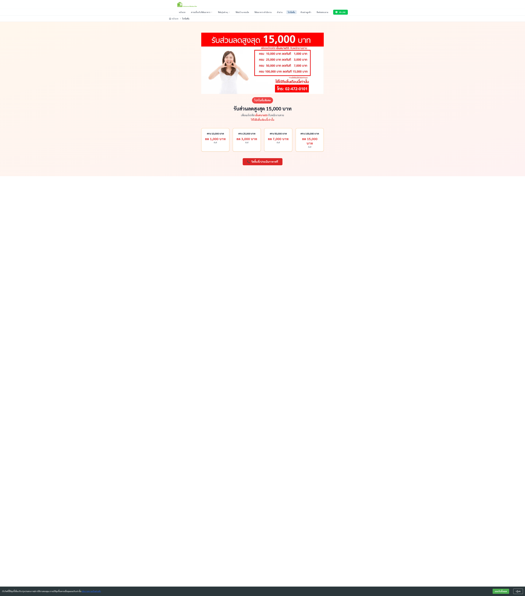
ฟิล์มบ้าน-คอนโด (242, 12)
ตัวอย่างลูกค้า (306, 12)
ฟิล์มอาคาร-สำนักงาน (263, 12)
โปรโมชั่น (291, 12)
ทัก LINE (342, 12)
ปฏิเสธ (518, 591)
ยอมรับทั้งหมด (501, 591)
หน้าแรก (182, 12)
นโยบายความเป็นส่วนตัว (91, 591)
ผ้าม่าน (279, 12)
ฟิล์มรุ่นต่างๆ (223, 12)
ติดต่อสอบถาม (322, 12)
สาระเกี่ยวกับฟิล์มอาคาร (200, 12)
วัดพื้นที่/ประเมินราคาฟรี (262, 161)
